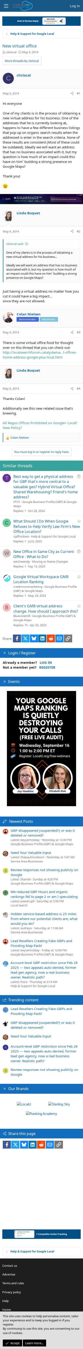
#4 (78, 388)
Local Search (19, 905)
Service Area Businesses (27, 861)
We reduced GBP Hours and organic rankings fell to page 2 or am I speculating (44, 894)
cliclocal (11, 52)
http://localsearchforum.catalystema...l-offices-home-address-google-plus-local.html (40, 354)
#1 (78, 93)
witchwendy (21, 561)
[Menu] (6, 6)
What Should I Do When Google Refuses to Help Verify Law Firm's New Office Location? (46, 526)
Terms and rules (13, 1283)
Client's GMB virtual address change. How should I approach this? (45, 608)
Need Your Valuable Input (31, 852)
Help (5, 1301)
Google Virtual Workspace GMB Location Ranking (40, 579)
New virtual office (19, 46)
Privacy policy (11, 1292)
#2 (78, 231)
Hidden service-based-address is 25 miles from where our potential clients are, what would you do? (44, 918)
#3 (78, 332)
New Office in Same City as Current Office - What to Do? (43, 554)
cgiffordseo (21, 536)
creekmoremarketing (27, 587)
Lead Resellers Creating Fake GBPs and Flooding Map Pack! (41, 943)
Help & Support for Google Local (53, 536)
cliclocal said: (15, 244)
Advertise (8, 1274)
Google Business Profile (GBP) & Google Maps (42, 844)
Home (6, 1310)
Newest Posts (21, 821)
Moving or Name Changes (50, 561)
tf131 (16, 502)
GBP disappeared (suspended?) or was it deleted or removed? (43, 833)
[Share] (72, 93)
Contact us (9, 1266)
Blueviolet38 (21, 616)
